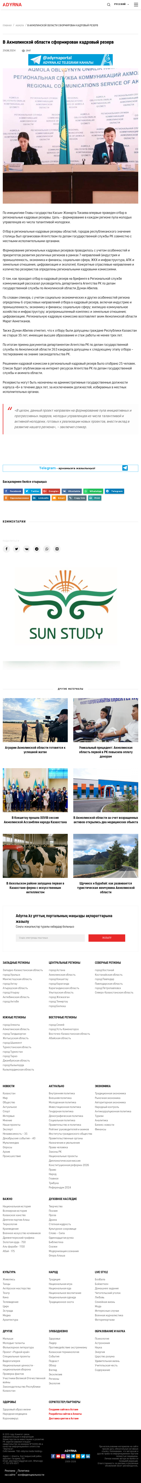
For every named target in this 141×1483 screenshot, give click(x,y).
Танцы (6, 1284)
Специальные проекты (16, 1356)
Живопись (9, 1279)
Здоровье (54, 1339)
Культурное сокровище (62, 1229)
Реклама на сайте (10, 1473)
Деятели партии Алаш (16, 1220)
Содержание (102, 1370)
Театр (6, 1293)
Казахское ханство (14, 1215)
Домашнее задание (107, 1288)
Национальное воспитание (65, 1293)
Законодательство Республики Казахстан (21, 1389)
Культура (9, 1272)
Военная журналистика (109, 1315)
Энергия (100, 1352)
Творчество (56, 1206)
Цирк (6, 1306)
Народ (53, 1272)
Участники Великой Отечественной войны (24, 1380)
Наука (98, 1347)
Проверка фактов (13, 1374)
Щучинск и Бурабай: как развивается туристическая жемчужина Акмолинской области (106, 888)
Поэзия (53, 1211)
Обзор (52, 1365)
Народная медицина (15, 1414)
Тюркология (10, 1224)
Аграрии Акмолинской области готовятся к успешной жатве (35, 750)
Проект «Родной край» (16, 1352)
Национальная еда (60, 1288)
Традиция (54, 1279)
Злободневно (58, 1331)
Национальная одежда (62, 1297)
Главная (7, 26)
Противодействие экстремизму (68, 1347)
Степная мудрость (60, 1224)
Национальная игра (60, 1284)
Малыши (8, 1339)
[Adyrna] (16, 4)
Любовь (99, 1297)
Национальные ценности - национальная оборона (18, 1367)
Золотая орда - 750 (14, 1242)
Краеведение (11, 1229)
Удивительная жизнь (107, 1361)
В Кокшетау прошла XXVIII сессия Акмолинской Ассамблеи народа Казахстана (35, 820)
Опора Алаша (57, 1255)
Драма (53, 1220)
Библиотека (56, 1242)
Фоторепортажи (105, 1320)
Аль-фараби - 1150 (14, 1246)
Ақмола (20, 26)
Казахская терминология (64, 1352)
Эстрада (8, 1311)
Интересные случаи (107, 1311)
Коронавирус (11, 1418)
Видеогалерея (11, 1361)
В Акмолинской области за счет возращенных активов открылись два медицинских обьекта (105, 820)
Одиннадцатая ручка (61, 1238)
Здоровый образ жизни (17, 1409)
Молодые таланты (14, 1343)
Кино (6, 1297)
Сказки (53, 1246)
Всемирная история (15, 1211)
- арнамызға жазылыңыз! (67, 468)
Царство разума (105, 1356)
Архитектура (10, 1320)
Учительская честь (106, 1365)
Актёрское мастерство (17, 1288)
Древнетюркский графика (18, 1238)
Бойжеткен (101, 1284)
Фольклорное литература (18, 1347)
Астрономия (102, 1343)
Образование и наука (110, 1331)
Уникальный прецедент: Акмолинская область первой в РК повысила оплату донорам (106, 752)
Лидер (53, 1343)
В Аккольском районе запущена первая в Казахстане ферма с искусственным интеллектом (35, 888)
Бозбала (100, 1279)
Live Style (101, 1272)
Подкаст (54, 1361)
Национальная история (17, 1206)
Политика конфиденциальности (31, 1473)
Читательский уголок (108, 1293)
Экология (54, 1383)
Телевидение (11, 1302)
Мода (98, 1306)
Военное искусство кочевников (22, 1233)
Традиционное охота (61, 1302)
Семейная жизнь (105, 1302)
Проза (52, 1215)
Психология (102, 1339)
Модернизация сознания (64, 1251)
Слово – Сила (57, 1233)
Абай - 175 (9, 1251)
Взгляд (53, 1370)
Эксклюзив (55, 1374)
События (54, 1356)
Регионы (54, 1379)
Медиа (7, 1315)
